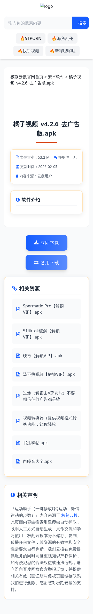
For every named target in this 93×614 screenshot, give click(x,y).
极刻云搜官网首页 (26, 77)
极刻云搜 (69, 515)
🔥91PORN (30, 38)
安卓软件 (56, 77)
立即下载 (50, 243)
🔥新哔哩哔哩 (62, 51)
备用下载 (50, 262)
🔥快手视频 (28, 51)
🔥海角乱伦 (62, 38)
